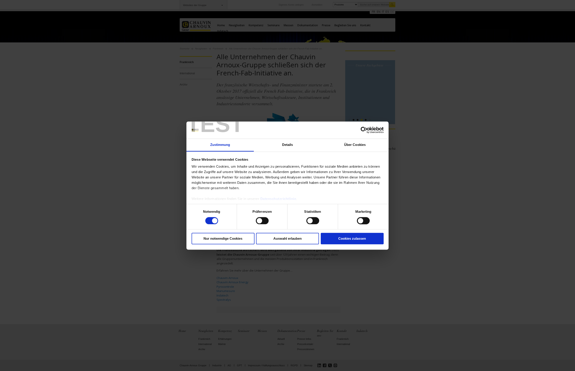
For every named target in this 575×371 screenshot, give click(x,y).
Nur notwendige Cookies (222, 239)
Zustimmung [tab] (220, 145)
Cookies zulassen (352, 239)
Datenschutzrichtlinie (278, 199)
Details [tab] (287, 145)
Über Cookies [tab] (355, 145)
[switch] (262, 220)
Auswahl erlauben (287, 239)
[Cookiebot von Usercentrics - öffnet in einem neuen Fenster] (364, 130)
